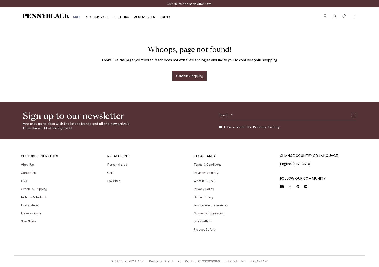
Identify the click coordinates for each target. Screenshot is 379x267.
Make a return (31, 213)
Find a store (29, 205)
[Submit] (353, 115)
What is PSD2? (204, 181)
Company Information (209, 213)
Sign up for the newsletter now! (189, 3)
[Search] (325, 16)
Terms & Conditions (207, 164)
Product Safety (204, 229)
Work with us (203, 221)
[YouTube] (306, 186)
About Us (27, 164)
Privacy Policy (266, 127)
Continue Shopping (189, 76)
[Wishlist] (344, 16)
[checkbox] (220, 127)
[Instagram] (282, 186)
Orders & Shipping (34, 189)
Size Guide (28, 221)
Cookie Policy (203, 197)
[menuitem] (76, 16)
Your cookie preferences (211, 205)
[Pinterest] (298, 186)
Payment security (206, 172)
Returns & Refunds (34, 197)
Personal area (117, 164)
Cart (110, 172)
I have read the (251, 127)
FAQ (24, 181)
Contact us (28, 172)
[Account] (335, 16)
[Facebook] (290, 186)
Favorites (113, 181)
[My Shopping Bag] (353, 16)
